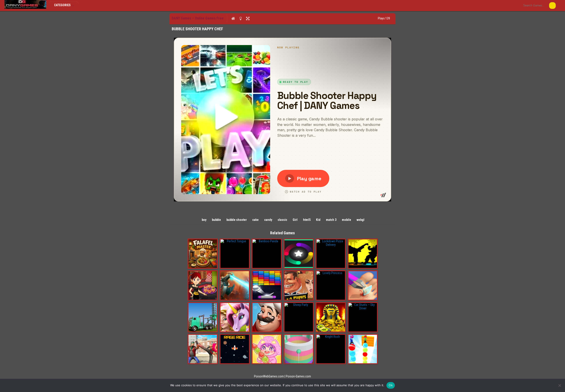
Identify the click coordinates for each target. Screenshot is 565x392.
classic (282, 220)
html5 (307, 220)
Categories (62, 5)
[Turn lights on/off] (240, 18)
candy (268, 220)
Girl (295, 220)
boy (204, 220)
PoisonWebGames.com (269, 376)
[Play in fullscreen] (247, 18)
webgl (360, 220)
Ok (391, 385)
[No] (559, 385)
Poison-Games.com (298, 376)
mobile (346, 220)
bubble (216, 220)
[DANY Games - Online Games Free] (25, 7)
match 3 (331, 220)
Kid (318, 220)
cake (255, 220)
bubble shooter (236, 220)
